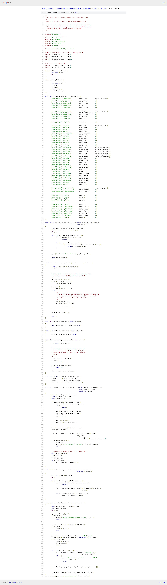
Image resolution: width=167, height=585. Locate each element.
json (163, 582)
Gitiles (10, 582)
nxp (104, 8)
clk (101, 8)
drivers (95, 8)
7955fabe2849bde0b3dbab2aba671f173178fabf (72, 8)
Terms (20, 582)
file (76, 13)
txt (160, 582)
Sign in (163, 3)
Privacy (15, 582)
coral (43, 8)
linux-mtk (49, 8)
